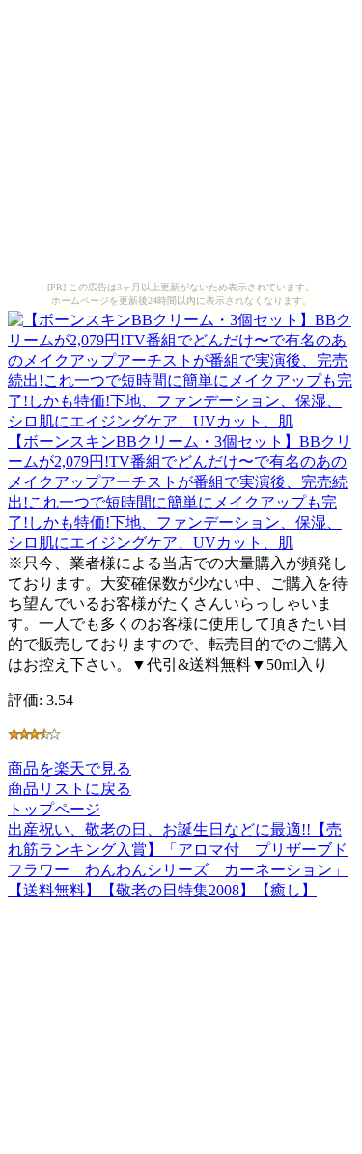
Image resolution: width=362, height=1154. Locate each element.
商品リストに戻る (69, 789)
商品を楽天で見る (69, 768)
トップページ (54, 809)
